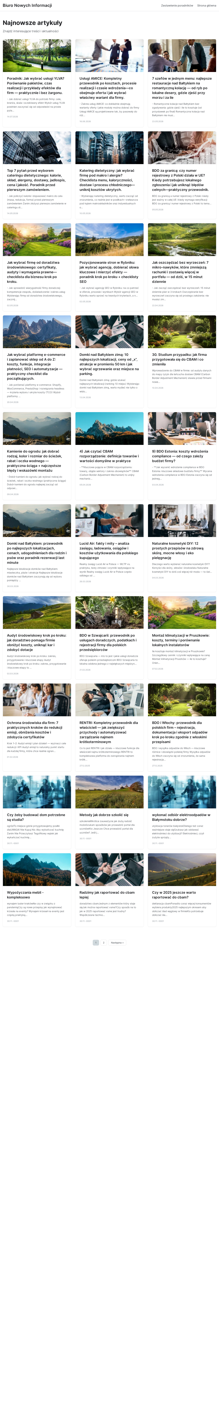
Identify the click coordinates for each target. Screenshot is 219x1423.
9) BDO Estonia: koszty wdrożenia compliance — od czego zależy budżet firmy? (180, 456)
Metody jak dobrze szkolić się (104, 815)
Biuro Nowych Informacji (27, 5)
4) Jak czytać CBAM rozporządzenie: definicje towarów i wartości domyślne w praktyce (109, 456)
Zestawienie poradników (177, 5)
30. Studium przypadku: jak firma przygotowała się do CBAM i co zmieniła (179, 359)
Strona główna (206, 5)
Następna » (117, 942)
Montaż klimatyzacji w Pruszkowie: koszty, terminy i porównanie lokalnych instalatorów (181, 640)
